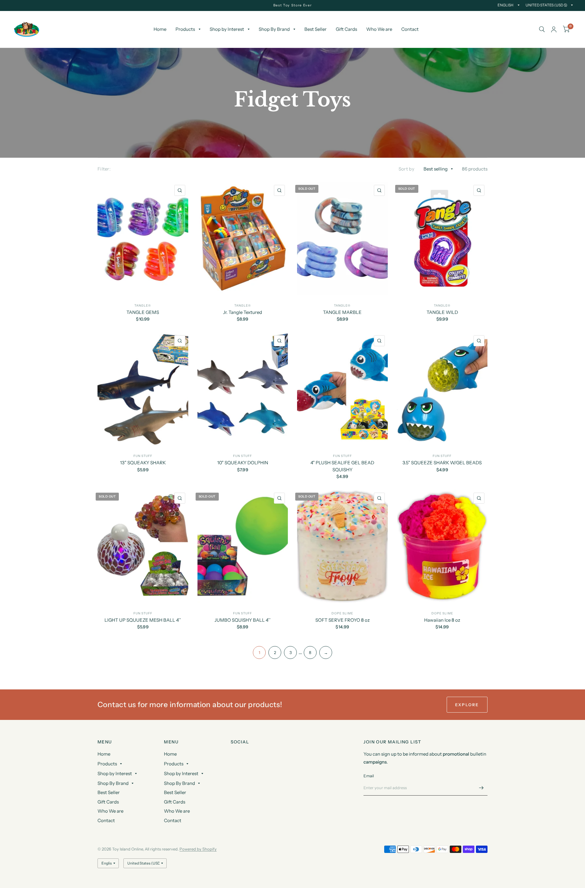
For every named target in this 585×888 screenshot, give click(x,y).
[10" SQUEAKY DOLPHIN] (242, 389)
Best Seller (315, 29)
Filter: (104, 169)
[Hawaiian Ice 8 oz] (442, 546)
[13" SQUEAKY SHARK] (143, 389)
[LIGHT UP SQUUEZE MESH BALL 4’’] (143, 546)
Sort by (406, 169)
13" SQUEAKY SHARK (143, 463)
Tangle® (142, 305)
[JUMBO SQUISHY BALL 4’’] (242, 546)
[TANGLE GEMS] (143, 238)
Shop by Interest (227, 29)
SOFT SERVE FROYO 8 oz (342, 620)
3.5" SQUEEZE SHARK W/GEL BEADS (442, 463)
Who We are (379, 29)
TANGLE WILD (442, 312)
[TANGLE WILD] (442, 238)
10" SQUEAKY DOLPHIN (242, 463)
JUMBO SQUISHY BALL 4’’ (242, 620)
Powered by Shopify (198, 849)
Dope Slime (342, 613)
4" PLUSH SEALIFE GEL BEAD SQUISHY (342, 466)
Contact (410, 29)
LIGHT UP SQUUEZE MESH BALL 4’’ (143, 620)
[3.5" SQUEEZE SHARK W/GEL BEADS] (442, 389)
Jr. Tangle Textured (242, 312)
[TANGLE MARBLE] (342, 238)
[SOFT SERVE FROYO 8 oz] (342, 546)
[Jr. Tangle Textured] (242, 238)
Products (185, 29)
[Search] (542, 29)
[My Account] (554, 29)
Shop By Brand (274, 29)
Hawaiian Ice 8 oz (442, 620)
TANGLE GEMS (142, 312)
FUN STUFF (142, 456)
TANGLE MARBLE (342, 312)
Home (160, 29)
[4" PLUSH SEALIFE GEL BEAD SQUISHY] (342, 389)
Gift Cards (346, 29)
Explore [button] (467, 704)
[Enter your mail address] (481, 788)
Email (368, 775)
